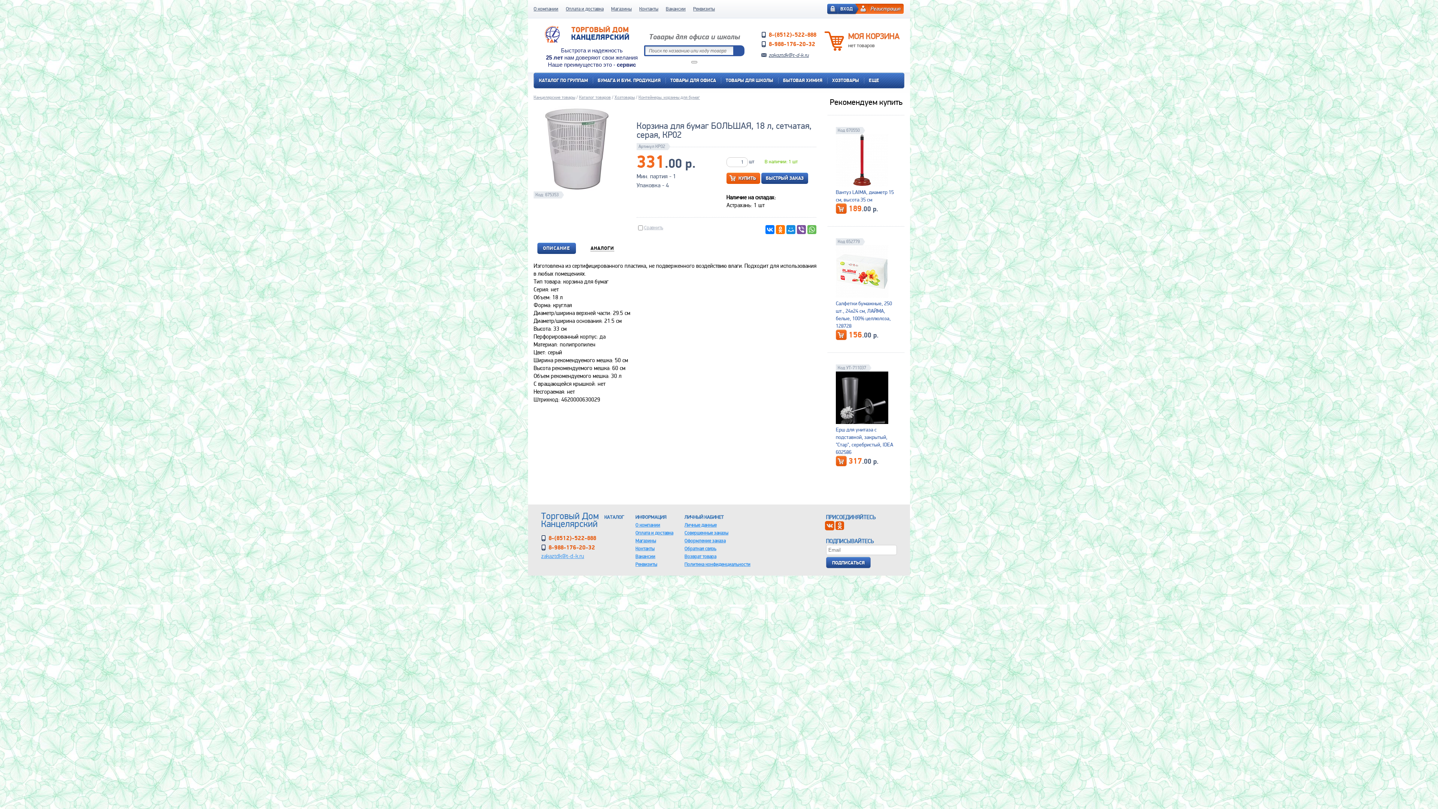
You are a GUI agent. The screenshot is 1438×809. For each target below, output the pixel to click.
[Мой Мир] (790, 229)
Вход (846, 9)
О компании (546, 9)
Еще (874, 80)
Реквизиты (704, 9)
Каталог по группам (563, 80)
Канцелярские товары (554, 97)
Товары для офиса (693, 80)
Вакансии (676, 9)
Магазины (621, 9)
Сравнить (653, 227)
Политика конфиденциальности (717, 564)
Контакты (648, 9)
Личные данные (701, 525)
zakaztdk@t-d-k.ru (789, 55)
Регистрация (886, 9)
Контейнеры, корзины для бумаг (669, 97)
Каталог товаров (595, 97)
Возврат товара (700, 556)
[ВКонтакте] (769, 229)
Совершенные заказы (706, 533)
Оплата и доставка (585, 9)
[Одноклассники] (780, 229)
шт (751, 161)
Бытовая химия (802, 80)
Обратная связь (700, 548)
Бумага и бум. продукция (629, 80)
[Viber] (801, 229)
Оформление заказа (705, 540)
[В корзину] (841, 208)
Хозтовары (845, 80)
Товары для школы (749, 80)
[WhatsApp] (811, 229)
